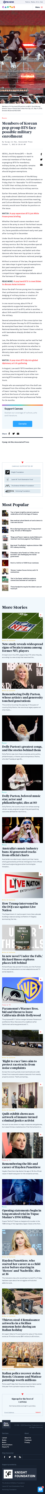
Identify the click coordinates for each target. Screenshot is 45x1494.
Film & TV (6, 1005)
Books (4, 1440)
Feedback (28, 1440)
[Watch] (22, 626)
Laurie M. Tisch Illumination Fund (13, 1486)
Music (4, 118)
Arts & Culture (8, 640)
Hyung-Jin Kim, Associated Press (18, 142)
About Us (28, 1438)
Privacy (27, 1442)
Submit (38, 1412)
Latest (4, 1438)
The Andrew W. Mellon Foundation (13, 1483)
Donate (23, 424)
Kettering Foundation (9, 1489)
